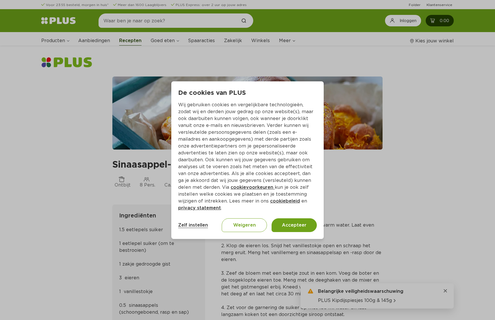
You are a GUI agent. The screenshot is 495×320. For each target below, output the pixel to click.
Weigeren (244, 225)
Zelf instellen (193, 225)
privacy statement (199, 208)
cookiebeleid (285, 201)
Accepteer (294, 225)
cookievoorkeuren (253, 187)
